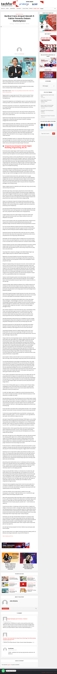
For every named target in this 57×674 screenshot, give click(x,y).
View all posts (5, 608)
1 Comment (17, 23)
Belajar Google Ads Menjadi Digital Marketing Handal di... (31, 579)
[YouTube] (49, 125)
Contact (55, 672)
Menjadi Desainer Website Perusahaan (48, 115)
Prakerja (31, 8)
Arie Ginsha (23, 23)
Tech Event (18, 8)
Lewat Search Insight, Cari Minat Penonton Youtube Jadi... (31, 585)
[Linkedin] (52, 125)
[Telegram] (42, 127)
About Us (3, 8)
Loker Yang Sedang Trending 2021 (13, 592)
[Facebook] (47, 125)
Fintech (32, 583)
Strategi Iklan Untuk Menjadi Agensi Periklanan (13, 584)
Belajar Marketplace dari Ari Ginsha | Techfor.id (17, 618)
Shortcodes (51, 672)
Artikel (7, 8)
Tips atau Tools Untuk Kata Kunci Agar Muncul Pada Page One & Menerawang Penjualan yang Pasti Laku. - (19, 639)
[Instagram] (42, 125)
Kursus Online (25, 8)
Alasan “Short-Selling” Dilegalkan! (31, 591)
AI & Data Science (30, 582)
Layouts (47, 672)
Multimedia (12, 8)
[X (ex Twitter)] (44, 125)
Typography (43, 672)
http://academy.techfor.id (8, 536)
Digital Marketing (19, 14)
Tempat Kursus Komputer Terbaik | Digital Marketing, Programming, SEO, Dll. (18, 147)
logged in (9, 664)
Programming (11, 590)
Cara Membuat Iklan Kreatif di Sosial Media (13, 579)
